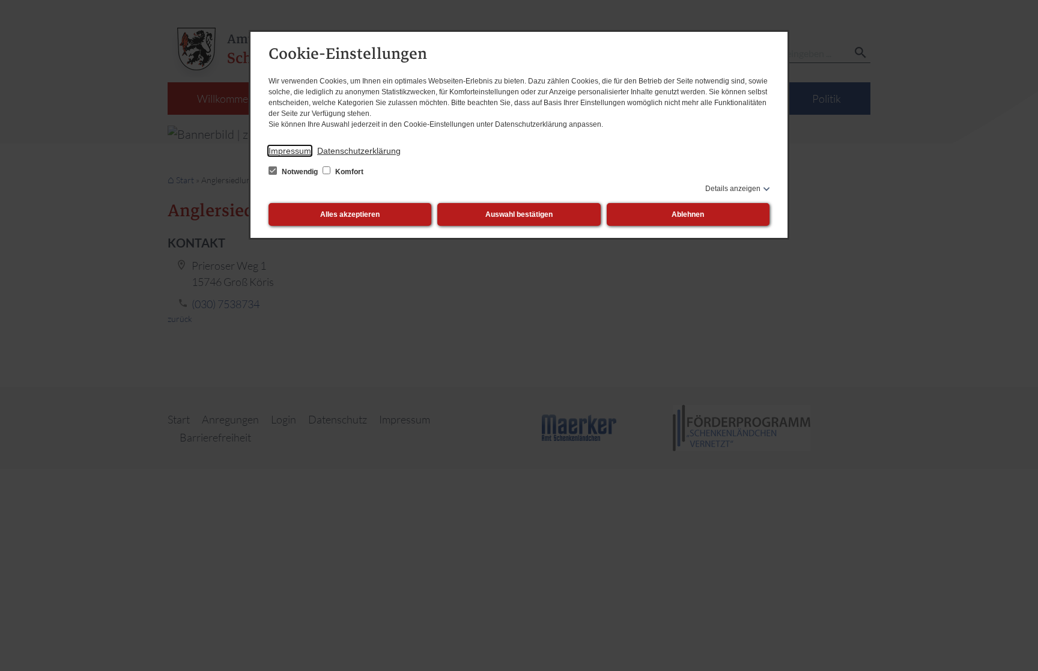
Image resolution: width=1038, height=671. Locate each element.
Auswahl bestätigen (519, 214)
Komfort (348, 172)
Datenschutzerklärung (359, 151)
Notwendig (300, 172)
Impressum (290, 151)
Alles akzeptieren (350, 214)
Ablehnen (688, 214)
